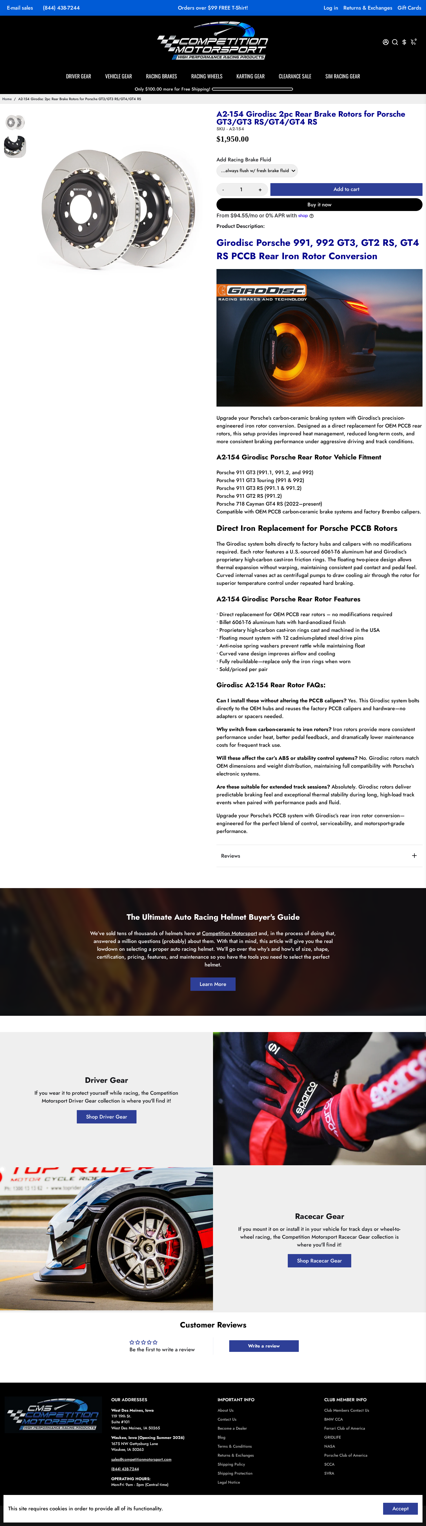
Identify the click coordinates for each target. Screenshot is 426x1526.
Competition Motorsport (229, 933)
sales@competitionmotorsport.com (141, 1459)
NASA (329, 1446)
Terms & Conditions (235, 1446)
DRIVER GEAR (78, 76)
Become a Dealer (232, 1428)
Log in (331, 8)
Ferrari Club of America (344, 1428)
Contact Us (227, 1419)
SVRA (329, 1473)
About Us (226, 1410)
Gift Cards (409, 8)
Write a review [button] (264, 1346)
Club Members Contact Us (346, 1410)
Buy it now (319, 204)
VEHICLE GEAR (118, 76)
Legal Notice (229, 1482)
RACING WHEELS (207, 76)
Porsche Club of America (345, 1455)
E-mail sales (20, 8)
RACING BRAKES (161, 76)
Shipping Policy (231, 1464)
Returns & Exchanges (367, 8)
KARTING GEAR (250, 76)
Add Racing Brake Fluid (243, 159)
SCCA (329, 1464)
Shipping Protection (235, 1473)
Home (7, 99)
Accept (400, 1508)
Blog (221, 1437)
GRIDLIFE (332, 1437)
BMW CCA (333, 1419)
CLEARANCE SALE (295, 76)
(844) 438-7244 (61, 8)
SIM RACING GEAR (342, 76)
